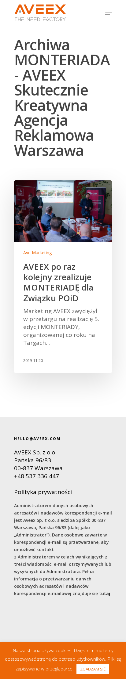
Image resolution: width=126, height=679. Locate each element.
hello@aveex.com (37, 438)
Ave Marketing (37, 252)
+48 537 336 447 (36, 476)
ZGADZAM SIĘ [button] (93, 669)
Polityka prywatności (43, 492)
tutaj (104, 593)
